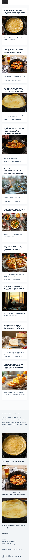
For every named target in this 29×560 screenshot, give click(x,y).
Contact (4, 539)
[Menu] (26, 2)
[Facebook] (16, 556)
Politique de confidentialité (8, 541)
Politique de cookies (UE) (8, 545)
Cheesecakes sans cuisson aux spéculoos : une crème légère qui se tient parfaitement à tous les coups (14, 327)
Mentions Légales (6, 543)
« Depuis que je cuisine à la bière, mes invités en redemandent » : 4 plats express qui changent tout (13, 51)
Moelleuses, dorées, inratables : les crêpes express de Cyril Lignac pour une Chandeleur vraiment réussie (14, 12)
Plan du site (5, 538)
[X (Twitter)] (18, 556)
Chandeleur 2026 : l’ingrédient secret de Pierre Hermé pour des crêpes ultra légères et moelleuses (14, 89)
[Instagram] (20, 556)
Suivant (23, 404)
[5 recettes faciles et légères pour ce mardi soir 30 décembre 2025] (14, 222)
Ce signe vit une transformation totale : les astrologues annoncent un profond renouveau (14, 288)
